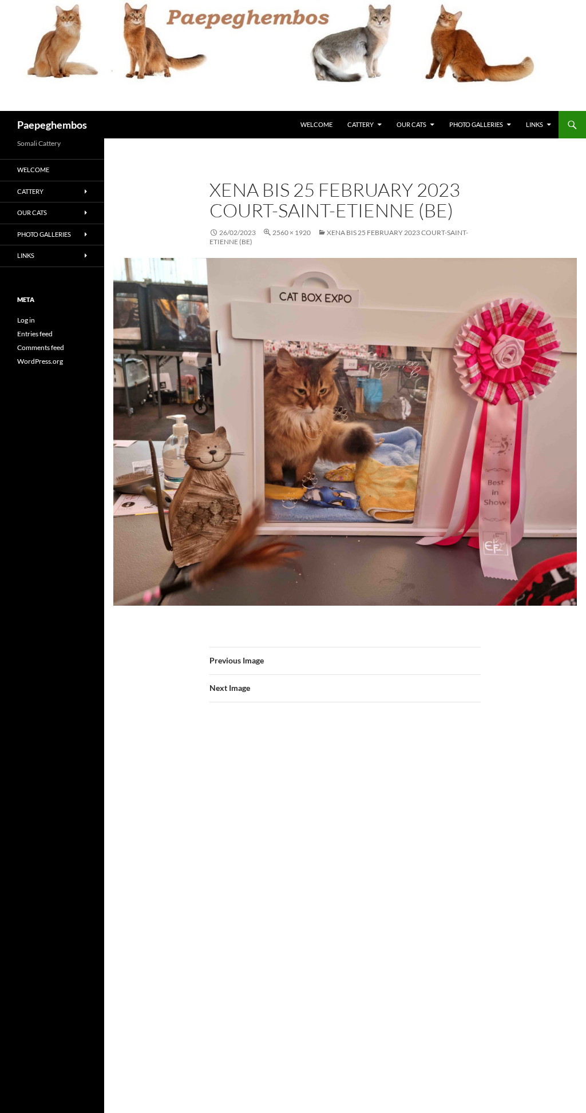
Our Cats (411, 124)
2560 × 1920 (291, 232)
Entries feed (35, 333)
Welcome (316, 124)
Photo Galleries (476, 124)
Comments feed (40, 347)
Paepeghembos (52, 124)
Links (534, 124)
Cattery (360, 124)
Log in (26, 320)
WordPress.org (40, 361)
